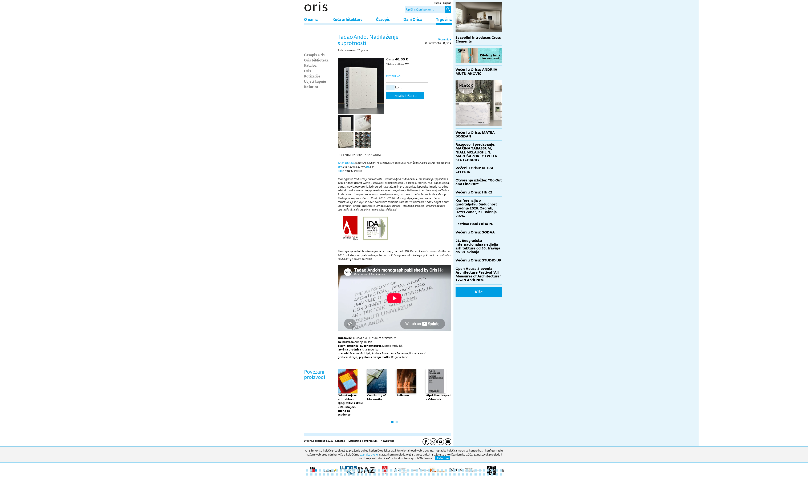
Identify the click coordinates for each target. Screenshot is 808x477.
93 (497, 474)
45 (492, 470)
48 (307, 474)
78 (433, 474)
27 (417, 470)
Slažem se (442, 458)
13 (358, 470)
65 (379, 474)
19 (383, 470)
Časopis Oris (314, 54)
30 (429, 470)
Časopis (383, 19)
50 (316, 474)
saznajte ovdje (369, 454)
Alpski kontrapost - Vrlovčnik (438, 397)
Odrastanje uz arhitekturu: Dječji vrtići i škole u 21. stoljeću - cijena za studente (350, 404)
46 (497, 470)
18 (379, 470)
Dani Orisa (412, 19)
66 (383, 474)
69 (396, 474)
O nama (311, 19)
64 (374, 474)
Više (479, 291)
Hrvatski (436, 3)
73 (412, 474)
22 (396, 470)
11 (349, 470)
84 (459, 474)
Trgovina (444, 19)
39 (467, 470)
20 (387, 470)
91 (488, 474)
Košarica (311, 86)
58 (349, 474)
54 (332, 474)
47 (501, 470)
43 (484, 470)
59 (353, 474)
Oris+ (308, 70)
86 (467, 474)
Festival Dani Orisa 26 (474, 224)
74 (417, 474)
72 (408, 474)
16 (370, 470)
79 (438, 474)
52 (324, 474)
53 (328, 474)
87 (471, 474)
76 (425, 474)
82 (450, 474)
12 (353, 470)
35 (450, 470)
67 (387, 474)
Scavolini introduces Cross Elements (478, 39)
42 (480, 470)
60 (358, 474)
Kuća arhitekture (347, 19)
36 (454, 470)
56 (341, 474)
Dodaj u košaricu (405, 96)
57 (345, 474)
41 (475, 470)
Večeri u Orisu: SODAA (475, 232)
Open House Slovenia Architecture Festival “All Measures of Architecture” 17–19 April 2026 (478, 274)
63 (370, 474)
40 (471, 470)
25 (408, 470)
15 (366, 470)
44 (488, 470)
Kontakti (340, 440)
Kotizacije (312, 76)
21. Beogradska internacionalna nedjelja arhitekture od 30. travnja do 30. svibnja (478, 246)
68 (391, 474)
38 (463, 470)
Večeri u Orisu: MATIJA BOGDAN (475, 134)
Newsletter (387, 440)
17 (374, 470)
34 (446, 470)
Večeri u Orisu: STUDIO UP (478, 260)
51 (320, 474)
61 (362, 474)
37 (459, 470)
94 (501, 474)
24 (404, 470)
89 (480, 474)
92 (492, 474)
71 (404, 474)
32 (438, 470)
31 (433, 470)
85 (463, 474)
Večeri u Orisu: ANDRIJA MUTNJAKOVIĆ (476, 71)
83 (454, 474)
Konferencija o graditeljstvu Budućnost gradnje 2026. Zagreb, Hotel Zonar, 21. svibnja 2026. (476, 208)
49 (311, 474)
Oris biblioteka (316, 60)
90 (484, 474)
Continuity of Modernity (376, 397)
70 (400, 474)
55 (337, 474)
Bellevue (403, 395)
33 (442, 470)
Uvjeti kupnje (315, 81)
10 (345, 470)
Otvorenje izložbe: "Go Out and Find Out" (479, 182)
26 (412, 470)
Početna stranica (347, 50)
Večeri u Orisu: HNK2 (474, 192)
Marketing (354, 440)
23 (400, 470)
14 (362, 470)
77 (429, 474)
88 (475, 474)
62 (366, 474)
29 (425, 470)
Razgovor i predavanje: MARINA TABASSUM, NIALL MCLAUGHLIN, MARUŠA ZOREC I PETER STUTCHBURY (477, 152)
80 (442, 474)
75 (421, 474)
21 (391, 470)
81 (446, 474)
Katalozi (311, 65)
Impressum (370, 440)
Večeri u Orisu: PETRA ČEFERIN (474, 170)
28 (421, 470)
